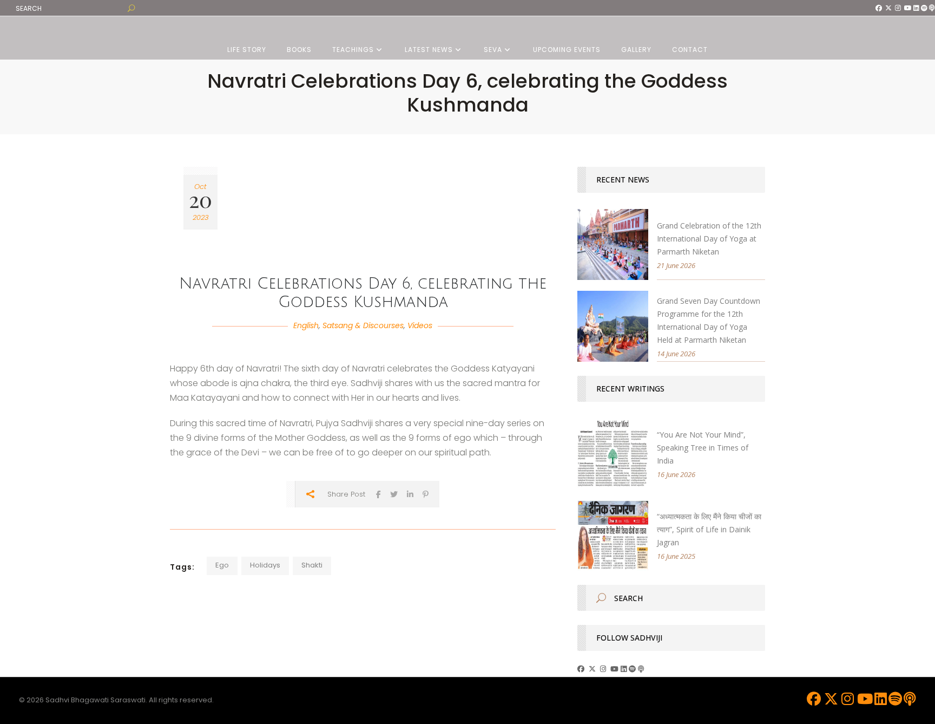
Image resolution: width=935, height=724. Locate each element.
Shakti (311, 565)
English (306, 325)
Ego (222, 565)
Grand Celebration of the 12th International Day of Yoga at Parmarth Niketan (709, 238)
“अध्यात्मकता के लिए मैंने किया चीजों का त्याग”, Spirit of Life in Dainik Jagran (709, 529)
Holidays (265, 565)
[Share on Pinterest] (426, 494)
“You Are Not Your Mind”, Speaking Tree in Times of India (702, 447)
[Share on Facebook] (378, 494)
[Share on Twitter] (394, 494)
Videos (419, 325)
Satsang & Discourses (363, 325)
